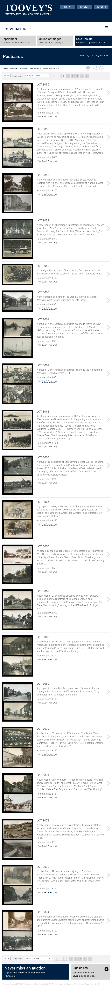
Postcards (24, 68)
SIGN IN (67, 7)
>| (87, 76)
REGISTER (84, 7)
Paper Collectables (11, 68)
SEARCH (102, 6)
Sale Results (34, 68)
